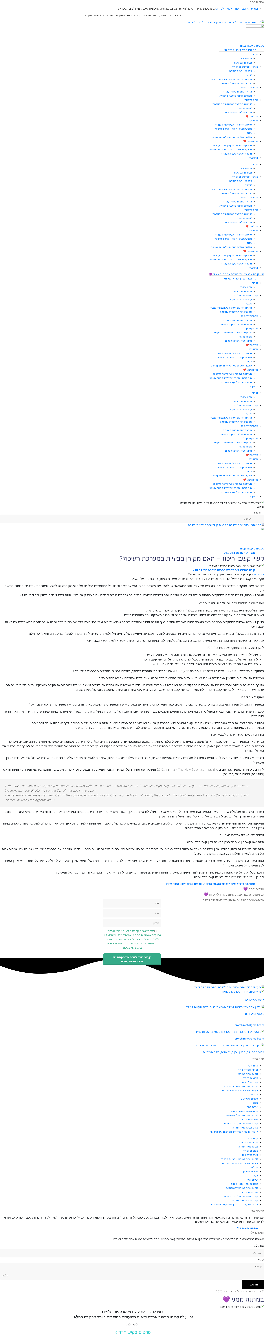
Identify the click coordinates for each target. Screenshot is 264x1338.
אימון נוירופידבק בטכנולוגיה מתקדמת (232, 104)
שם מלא (259, 1245)
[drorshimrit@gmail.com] (263, 1020)
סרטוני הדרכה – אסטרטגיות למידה (233, 124)
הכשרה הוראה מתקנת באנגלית (235, 95)
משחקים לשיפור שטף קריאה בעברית (232, 145)
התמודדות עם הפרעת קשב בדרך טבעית (231, 79)
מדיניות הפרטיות (249, 1119)
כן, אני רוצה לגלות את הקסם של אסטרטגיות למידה (132, 959)
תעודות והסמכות (243, 62)
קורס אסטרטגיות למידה (245, 1127)
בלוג (249, 133)
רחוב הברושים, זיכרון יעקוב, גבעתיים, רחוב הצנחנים (233, 1052)
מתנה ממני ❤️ (250, 141)
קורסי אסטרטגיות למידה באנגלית (240, 1123)
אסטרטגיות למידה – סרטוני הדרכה (239, 1086)
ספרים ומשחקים (249, 1098)
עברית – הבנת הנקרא (240, 71)
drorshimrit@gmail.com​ (249, 1038)
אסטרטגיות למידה (205, 8)
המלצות (253, 1094)
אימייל (260, 1259)
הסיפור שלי (246, 58)
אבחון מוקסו (245, 108)
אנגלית (248, 75)
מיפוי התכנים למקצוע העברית (236, 153)
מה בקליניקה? (250, 100)
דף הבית (259, 574)
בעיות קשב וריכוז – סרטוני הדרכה (240, 1090)
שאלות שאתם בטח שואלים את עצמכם (231, 137)
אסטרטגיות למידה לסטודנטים (236, 83)
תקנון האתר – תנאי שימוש (244, 1111)
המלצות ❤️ (252, 116)
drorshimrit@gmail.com (249, 1025)
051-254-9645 (254, 1000)
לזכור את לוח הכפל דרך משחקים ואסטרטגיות (233, 1131)
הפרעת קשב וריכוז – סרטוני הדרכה (233, 128)
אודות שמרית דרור (248, 1069)
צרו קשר (253, 157)
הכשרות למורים (249, 87)
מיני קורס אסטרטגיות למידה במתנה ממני (230, 149)
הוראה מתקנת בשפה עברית (237, 91)
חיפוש (260, 507)
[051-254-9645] (263, 996)
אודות (254, 54)
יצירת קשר (252, 1107)
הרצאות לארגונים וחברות (238, 112)
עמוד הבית (252, 1065)
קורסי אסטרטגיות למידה (245, 66)
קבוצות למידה (250, 1078)
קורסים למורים (250, 1082)
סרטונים (253, 120)
